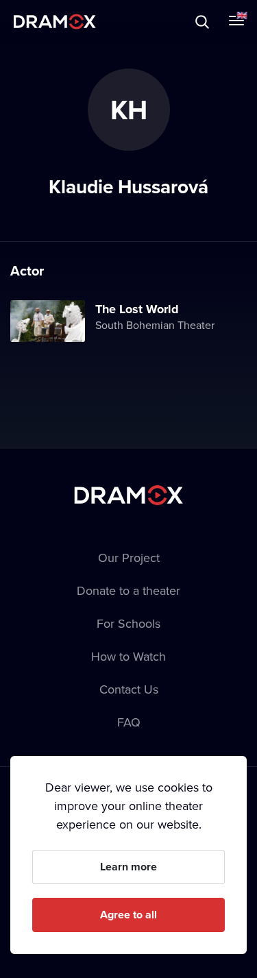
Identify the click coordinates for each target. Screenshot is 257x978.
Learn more (128, 867)
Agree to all (128, 914)
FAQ (128, 722)
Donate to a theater (128, 590)
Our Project (129, 557)
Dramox (55, 22)
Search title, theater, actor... (96, 21)
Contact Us (128, 689)
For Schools (128, 623)
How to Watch (128, 656)
